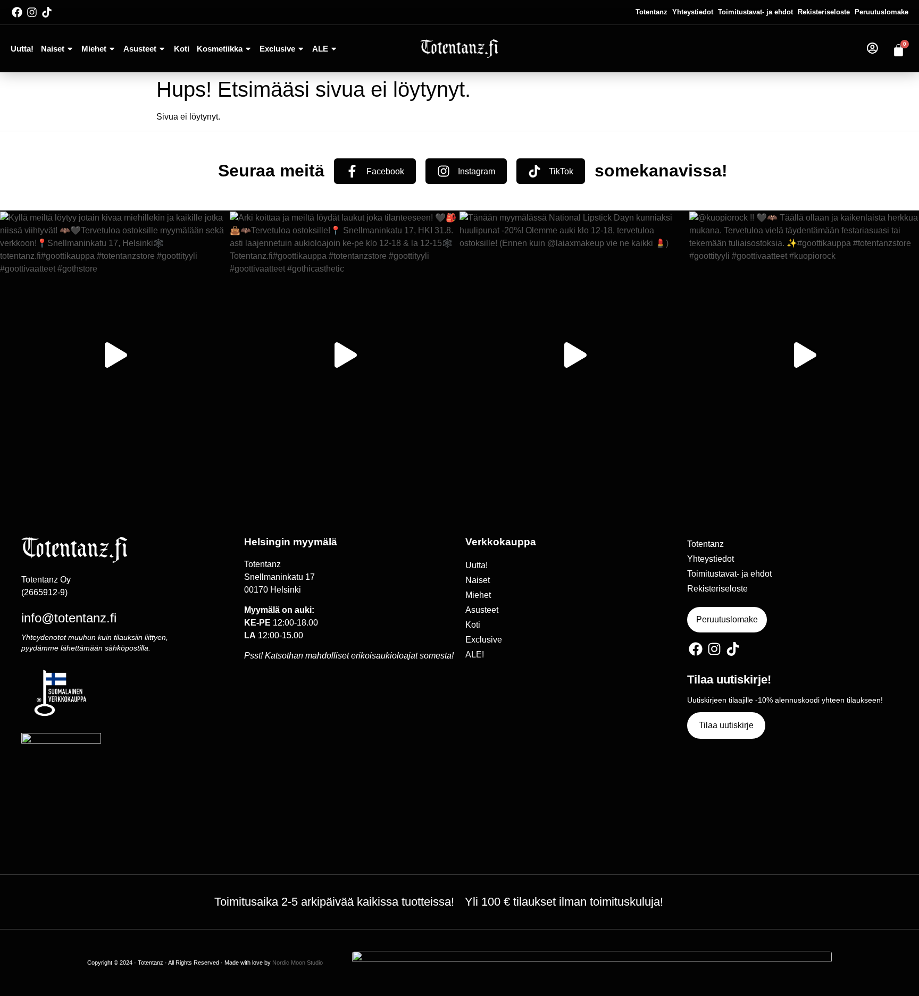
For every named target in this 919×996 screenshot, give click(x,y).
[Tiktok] (46, 12)
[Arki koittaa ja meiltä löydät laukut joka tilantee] (345, 355)
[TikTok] (534, 171)
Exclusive (277, 48)
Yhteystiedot (692, 12)
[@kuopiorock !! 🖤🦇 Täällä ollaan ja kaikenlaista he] (804, 355)
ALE (320, 48)
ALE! (474, 654)
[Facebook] (17, 12)
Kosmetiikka (220, 48)
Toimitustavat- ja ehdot (755, 12)
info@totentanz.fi (68, 618)
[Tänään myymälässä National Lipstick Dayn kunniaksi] (574, 355)
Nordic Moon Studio (297, 962)
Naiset (52, 48)
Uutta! (22, 48)
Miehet (93, 48)
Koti (181, 48)
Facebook (385, 171)
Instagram (476, 171)
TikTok (561, 171)
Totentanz (651, 12)
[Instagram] (32, 12)
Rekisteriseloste (824, 12)
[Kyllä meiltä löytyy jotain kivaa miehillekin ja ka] (115, 355)
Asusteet (139, 48)
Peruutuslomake (881, 12)
